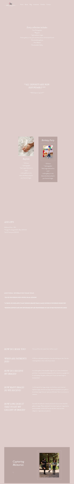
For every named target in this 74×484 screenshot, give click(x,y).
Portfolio (42, 4)
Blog (31, 4)
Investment (36, 4)
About (26, 4)
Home (21, 4)
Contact (48, 4)
